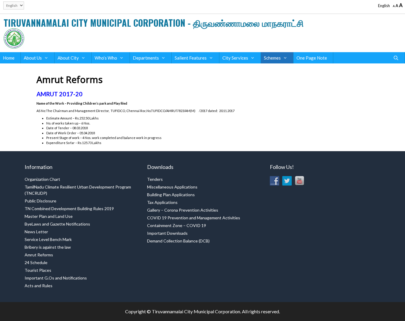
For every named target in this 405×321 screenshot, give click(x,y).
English (384, 5)
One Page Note (311, 57)
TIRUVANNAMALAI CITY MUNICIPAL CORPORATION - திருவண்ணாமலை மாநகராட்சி (154, 22)
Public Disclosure (40, 200)
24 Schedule (36, 262)
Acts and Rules (38, 285)
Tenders (155, 179)
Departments (146, 57)
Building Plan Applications (171, 194)
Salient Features (191, 57)
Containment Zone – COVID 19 (176, 225)
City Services (235, 57)
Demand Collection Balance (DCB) (178, 240)
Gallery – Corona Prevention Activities (182, 210)
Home (9, 57)
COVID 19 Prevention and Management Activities (193, 217)
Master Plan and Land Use (49, 216)
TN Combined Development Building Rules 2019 (69, 208)
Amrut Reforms (39, 254)
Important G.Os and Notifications (56, 277)
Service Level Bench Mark (48, 239)
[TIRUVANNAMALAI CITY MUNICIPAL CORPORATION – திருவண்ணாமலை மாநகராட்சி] (14, 38)
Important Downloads (167, 233)
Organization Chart (42, 179)
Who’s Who (106, 57)
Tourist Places (38, 270)
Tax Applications (162, 202)
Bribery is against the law (48, 247)
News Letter (36, 231)
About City (68, 57)
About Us (33, 57)
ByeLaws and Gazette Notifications (57, 223)
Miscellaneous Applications (172, 186)
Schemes (272, 57)
